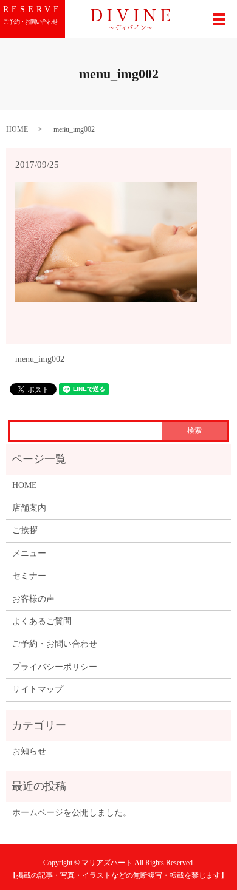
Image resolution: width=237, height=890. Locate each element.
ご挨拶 (25, 530)
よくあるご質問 (42, 621)
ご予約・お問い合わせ (54, 643)
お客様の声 (33, 598)
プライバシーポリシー (54, 666)
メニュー (29, 553)
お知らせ (29, 751)
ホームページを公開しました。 (71, 812)
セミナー (29, 575)
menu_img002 (39, 359)
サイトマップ (37, 689)
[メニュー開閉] (219, 19)
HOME (17, 129)
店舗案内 (29, 507)
